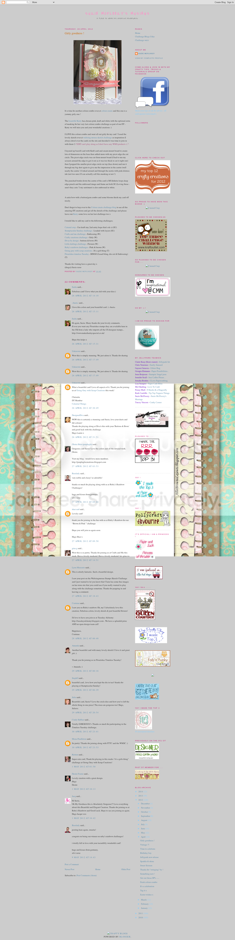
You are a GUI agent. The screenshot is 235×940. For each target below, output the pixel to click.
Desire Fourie (77, 773)
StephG (75, 678)
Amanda (75, 645)
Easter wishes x (146, 894)
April (143, 836)
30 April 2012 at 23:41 (85, 731)
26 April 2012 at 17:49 (85, 359)
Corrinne (76, 603)
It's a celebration (147, 886)
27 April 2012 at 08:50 (85, 541)
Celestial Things (79, 403)
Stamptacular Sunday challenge (78, 230)
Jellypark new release (149, 857)
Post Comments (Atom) (87, 875)
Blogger (125, 936)
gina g (74, 548)
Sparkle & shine (147, 861)
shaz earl (75, 509)
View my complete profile (149, 58)
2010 (140, 917)
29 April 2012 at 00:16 (85, 670)
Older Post (125, 869)
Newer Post (69, 869)
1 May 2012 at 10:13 (84, 788)
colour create (107, 110)
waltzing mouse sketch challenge (97, 137)
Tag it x (143, 890)
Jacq (74, 796)
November (145, 807)
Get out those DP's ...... (149, 877)
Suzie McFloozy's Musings (117, 13)
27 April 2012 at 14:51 (85, 560)
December (145, 803)
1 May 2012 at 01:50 (84, 766)
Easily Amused (156, 365)
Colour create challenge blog (103, 207)
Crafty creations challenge (76, 237)
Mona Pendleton (79, 738)
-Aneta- (75, 302)
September (146, 816)
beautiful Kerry (75, 120)
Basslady (76, 473)
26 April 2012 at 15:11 (85, 311)
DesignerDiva (78, 415)
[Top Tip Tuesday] (152, 675)
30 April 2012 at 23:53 (85, 747)
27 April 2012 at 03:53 (85, 466)
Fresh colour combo (148, 882)
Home (97, 869)
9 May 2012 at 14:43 (84, 857)
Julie (74, 697)
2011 (140, 913)
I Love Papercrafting (159, 380)
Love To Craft (154, 387)
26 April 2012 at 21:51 (85, 437)
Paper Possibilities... (160, 371)
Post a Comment (72, 864)
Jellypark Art (164, 362)
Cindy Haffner (78, 719)
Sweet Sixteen (146, 865)
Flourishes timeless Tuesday (77, 254)
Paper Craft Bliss (155, 383)
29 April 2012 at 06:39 (85, 689)
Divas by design (72, 240)
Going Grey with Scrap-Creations (91, 390)
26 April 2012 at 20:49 (85, 407)
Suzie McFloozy (146, 53)
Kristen (75, 754)
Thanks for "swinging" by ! (151, 869)
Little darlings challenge (75, 243)
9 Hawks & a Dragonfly (157, 390)
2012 (140, 799)
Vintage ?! (144, 844)
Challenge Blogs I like (145, 36)
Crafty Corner (156, 402)
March (144, 899)
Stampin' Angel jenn (157, 374)
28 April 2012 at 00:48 (85, 638)
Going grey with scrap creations (78, 250)
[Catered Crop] (153, 207)
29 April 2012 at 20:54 (85, 712)
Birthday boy (146, 853)
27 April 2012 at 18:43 (85, 596)
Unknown (76, 351)
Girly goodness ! (147, 840)
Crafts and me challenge (75, 234)
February (145, 903)
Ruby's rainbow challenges (76, 247)
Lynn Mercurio (78, 567)
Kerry (75, 214)
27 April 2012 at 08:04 (85, 501)
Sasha (74, 286)
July (143, 824)
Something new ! (147, 873)
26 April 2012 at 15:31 (85, 343)
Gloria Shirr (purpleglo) (82, 444)
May (143, 832)
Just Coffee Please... (157, 377)
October (144, 811)
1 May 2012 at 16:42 (84, 818)
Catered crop (70, 227)
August (144, 820)
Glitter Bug (155, 368)
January (144, 908)
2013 (140, 795)
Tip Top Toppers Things (159, 393)
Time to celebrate (147, 848)
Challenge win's (142, 40)
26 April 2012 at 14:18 (85, 295)
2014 (140, 791)
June (143, 828)
